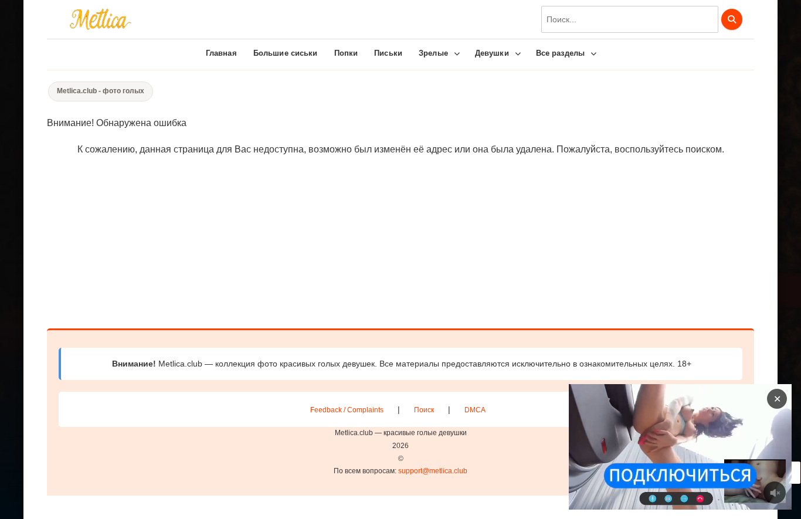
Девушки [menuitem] (492, 53)
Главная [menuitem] (221, 53)
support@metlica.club (432, 471)
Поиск (424, 410)
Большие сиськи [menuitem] (285, 53)
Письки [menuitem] (388, 53)
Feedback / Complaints (346, 410)
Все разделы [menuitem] (560, 53)
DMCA (475, 410)
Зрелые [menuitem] (433, 53)
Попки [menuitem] (346, 53)
